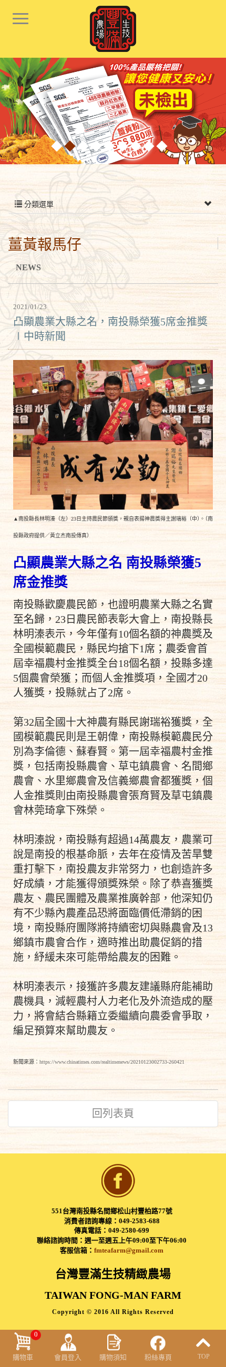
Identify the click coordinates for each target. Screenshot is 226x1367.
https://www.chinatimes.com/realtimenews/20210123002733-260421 (111, 1062)
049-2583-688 (139, 1221)
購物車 (25, 1345)
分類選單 (38, 204)
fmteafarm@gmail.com (128, 1250)
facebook (118, 1181)
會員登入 (67, 1357)
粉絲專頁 (158, 1357)
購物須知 (113, 1357)
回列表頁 (113, 1113)
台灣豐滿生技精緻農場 (113, 29)
